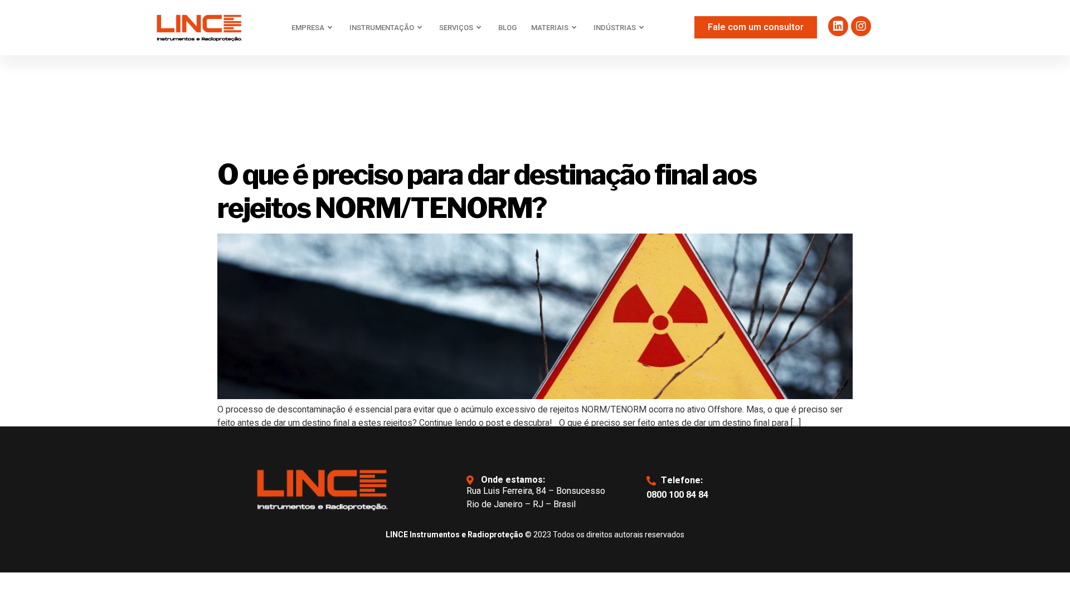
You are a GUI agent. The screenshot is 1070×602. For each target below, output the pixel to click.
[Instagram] (861, 26)
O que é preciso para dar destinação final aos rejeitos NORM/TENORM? (486, 191)
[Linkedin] (838, 26)
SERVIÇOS (456, 27)
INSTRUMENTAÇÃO (381, 27)
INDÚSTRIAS (615, 27)
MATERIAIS (549, 27)
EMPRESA (307, 27)
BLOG (507, 27)
